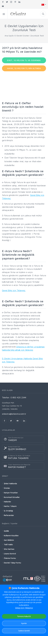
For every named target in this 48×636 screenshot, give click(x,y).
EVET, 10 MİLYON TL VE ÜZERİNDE (24, 60)
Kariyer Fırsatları (11, 492)
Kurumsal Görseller (12, 497)
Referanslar (9, 515)
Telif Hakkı (8, 544)
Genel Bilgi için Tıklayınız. (14, 290)
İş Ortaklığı (8, 510)
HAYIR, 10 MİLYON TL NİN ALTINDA (24, 68)
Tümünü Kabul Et (24, 616)
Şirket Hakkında (10, 483)
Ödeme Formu (10, 558)
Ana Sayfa (9, 35)
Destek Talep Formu (12, 562)
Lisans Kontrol (10, 553)
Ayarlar (24, 623)
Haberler (7, 501)
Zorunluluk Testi (37, 35)
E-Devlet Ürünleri (22, 35)
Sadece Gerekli (24, 630)
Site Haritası (9, 549)
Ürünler (7, 488)
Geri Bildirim (9, 540)
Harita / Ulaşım (10, 506)
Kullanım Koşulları (11, 535)
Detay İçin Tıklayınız (24, 608)
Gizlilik (6, 531)
